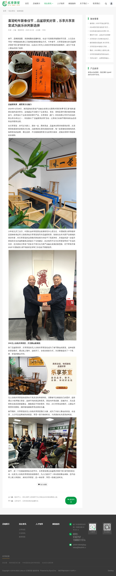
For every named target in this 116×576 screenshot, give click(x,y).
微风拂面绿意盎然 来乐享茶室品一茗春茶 (100, 42)
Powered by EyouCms (48, 570)
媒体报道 (20, 11)
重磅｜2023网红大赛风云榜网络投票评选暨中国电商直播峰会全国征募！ (100, 50)
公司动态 (22, 529)
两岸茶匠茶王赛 (14, 562)
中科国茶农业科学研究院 (31, 562)
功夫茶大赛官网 (47, 562)
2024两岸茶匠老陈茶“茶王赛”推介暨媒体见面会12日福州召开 (100, 27)
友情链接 (6, 556)
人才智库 (60, 3)
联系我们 (96, 3)
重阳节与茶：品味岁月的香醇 (100, 35)
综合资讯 (47, 3)
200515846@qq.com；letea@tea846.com (82, 546)
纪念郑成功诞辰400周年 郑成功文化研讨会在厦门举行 (100, 31)
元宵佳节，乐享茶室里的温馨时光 (26, 501)
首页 (27, 3)
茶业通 (4, 562)
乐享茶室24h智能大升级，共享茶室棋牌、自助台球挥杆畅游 (100, 46)
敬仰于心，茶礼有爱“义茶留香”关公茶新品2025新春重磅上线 (35, 497)
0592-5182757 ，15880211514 (79, 537)
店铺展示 (36, 3)
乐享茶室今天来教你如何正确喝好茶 (100, 39)
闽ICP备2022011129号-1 (67, 570)
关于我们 (83, 3)
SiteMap (111, 570)
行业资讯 (22, 533)
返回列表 (72, 500)
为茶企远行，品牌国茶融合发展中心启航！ (100, 58)
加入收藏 (43, 484)
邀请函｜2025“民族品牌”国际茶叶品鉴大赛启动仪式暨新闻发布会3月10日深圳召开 (100, 23)
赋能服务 (72, 3)
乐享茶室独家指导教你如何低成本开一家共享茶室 (100, 54)
